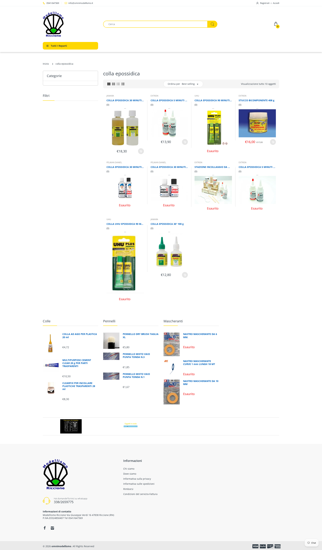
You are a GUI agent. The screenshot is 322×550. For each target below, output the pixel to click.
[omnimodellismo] (70, 24)
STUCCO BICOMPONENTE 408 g (256, 100)
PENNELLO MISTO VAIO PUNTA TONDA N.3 (136, 356)
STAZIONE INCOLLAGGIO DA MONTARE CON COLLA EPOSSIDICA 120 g (213, 167)
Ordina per (174, 83)
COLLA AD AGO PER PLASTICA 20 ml (79, 336)
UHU (197, 95)
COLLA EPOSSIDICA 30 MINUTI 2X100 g (125, 167)
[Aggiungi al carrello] (141, 151)
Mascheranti (173, 321)
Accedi (276, 3)
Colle (46, 321)
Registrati (265, 3)
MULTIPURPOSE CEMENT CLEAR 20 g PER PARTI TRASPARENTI (76, 363)
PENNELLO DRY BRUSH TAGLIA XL (140, 336)
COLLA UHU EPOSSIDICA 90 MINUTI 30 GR (125, 223)
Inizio (46, 63)
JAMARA (110, 95)
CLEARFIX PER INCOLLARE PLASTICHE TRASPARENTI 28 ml (78, 386)
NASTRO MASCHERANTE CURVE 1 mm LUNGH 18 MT (199, 363)
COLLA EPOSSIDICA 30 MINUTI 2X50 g (169, 167)
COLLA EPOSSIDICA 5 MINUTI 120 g (257, 167)
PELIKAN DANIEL (114, 162)
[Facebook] (44, 528)
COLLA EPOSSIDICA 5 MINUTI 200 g (169, 100)
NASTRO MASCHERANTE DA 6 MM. (200, 336)
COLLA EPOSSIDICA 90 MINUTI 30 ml (213, 100)
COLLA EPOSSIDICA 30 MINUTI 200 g (125, 100)
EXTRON (154, 95)
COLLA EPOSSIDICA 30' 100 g (167, 223)
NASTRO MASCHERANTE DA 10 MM (200, 383)
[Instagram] (52, 528)
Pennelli (109, 321)
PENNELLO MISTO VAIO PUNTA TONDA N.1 (136, 376)
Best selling (188, 83)
